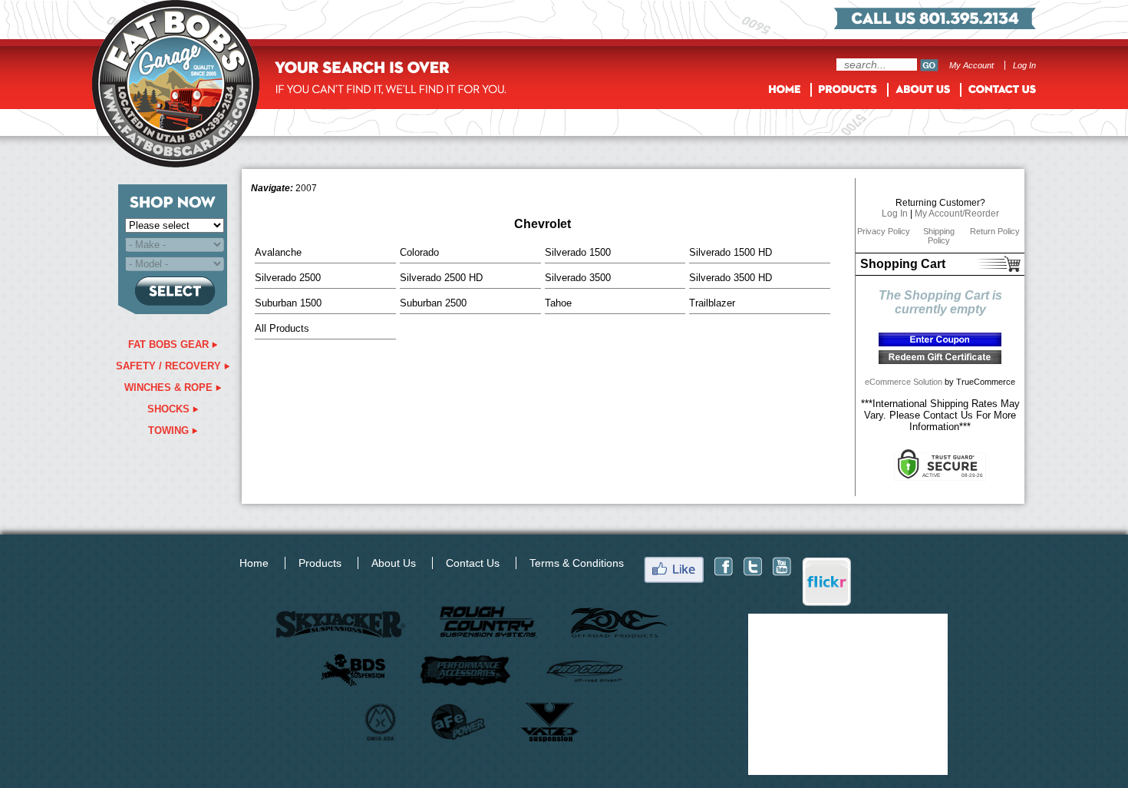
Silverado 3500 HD (730, 277)
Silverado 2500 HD (441, 277)
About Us (393, 563)
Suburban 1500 (288, 303)
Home (254, 563)
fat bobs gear (170, 344)
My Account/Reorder (957, 213)
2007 (306, 188)
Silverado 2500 (288, 277)
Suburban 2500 (433, 303)
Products (319, 563)
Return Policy (995, 231)
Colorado (419, 252)
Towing (170, 430)
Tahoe (558, 303)
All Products (282, 328)
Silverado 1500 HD (730, 252)
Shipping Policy (939, 236)
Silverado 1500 (578, 252)
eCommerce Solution (903, 381)
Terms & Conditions (576, 563)
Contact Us (473, 563)
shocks (170, 409)
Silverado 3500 (578, 277)
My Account (971, 65)
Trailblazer (712, 303)
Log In (1024, 65)
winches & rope (170, 387)
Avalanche (278, 252)
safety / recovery (170, 366)
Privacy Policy (883, 231)
